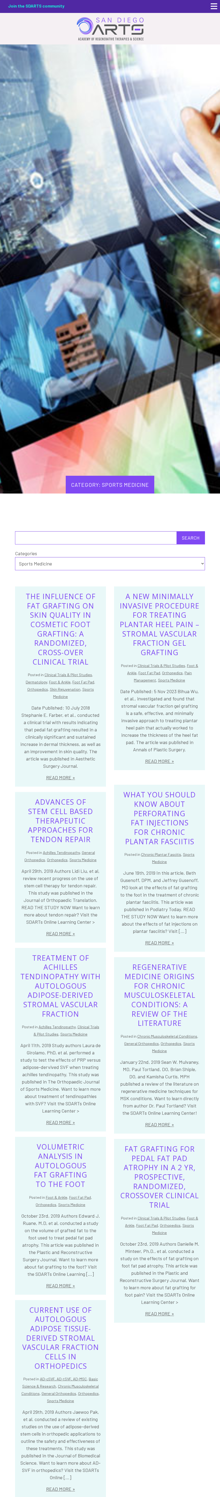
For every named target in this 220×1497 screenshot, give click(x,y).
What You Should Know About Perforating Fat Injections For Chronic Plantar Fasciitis (159, 818)
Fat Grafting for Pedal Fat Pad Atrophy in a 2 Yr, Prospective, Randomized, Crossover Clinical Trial (159, 1177)
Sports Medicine (171, 680)
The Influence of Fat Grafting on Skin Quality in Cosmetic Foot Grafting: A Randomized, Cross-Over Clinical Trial (61, 629)
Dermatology (36, 682)
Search (191, 538)
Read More (58, 777)
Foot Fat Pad (83, 682)
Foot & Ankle (60, 682)
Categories (26, 553)
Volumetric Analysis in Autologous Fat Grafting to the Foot (60, 1165)
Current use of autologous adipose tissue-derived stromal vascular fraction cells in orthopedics (60, 1338)
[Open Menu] (214, 6)
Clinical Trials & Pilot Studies (68, 674)
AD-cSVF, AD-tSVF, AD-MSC (63, 1379)
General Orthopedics (141, 1043)
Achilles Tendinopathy (61, 852)
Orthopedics (37, 689)
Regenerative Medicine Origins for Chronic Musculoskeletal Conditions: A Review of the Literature (159, 995)
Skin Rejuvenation (65, 689)
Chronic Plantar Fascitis (161, 854)
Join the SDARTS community (36, 5)
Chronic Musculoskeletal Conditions (167, 1036)
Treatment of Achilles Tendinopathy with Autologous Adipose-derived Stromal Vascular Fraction (60, 986)
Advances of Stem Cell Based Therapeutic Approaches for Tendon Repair (60, 820)
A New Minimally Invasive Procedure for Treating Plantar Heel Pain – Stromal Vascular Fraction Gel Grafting (159, 624)
